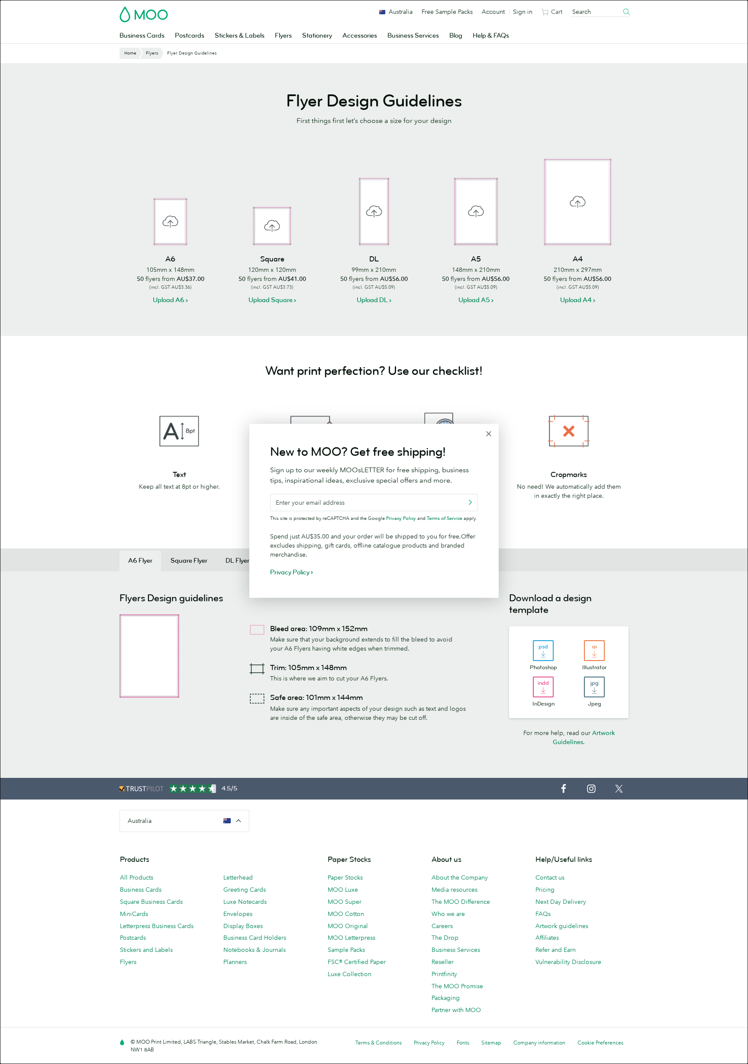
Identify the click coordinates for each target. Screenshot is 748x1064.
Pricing (545, 889)
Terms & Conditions (378, 1042)
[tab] (140, 561)
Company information (539, 1042)
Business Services (413, 36)
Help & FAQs (491, 36)
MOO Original (348, 926)
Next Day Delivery (560, 902)
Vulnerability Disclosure (568, 962)
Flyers (283, 36)
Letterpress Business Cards (156, 926)
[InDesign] (543, 687)
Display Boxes (243, 926)
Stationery (317, 36)
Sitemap (491, 1042)
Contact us (549, 877)
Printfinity (444, 974)
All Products (136, 877)
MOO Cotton (346, 914)
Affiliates (547, 937)
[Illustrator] (594, 650)
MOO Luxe (343, 889)
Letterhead (238, 877)
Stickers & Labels (239, 36)
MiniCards (134, 914)
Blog (455, 36)
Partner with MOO (456, 1010)
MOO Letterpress (351, 937)
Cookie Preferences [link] (600, 1042)
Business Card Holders (254, 937)
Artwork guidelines (561, 926)
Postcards (189, 36)
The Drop (445, 937)
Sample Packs (346, 950)
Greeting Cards (244, 889)
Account (493, 12)
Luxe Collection (349, 974)
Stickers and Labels (146, 950)
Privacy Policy (401, 518)
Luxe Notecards (245, 902)
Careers (442, 926)
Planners (235, 962)
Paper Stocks (345, 877)
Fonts (463, 1042)
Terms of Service (444, 518)
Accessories (359, 36)
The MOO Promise (457, 986)
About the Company (460, 877)
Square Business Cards (151, 902)
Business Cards (141, 36)
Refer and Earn (555, 950)
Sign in (522, 12)
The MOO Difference (461, 902)
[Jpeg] (594, 687)
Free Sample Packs (447, 12)
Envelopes (237, 914)
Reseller (443, 962)
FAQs (543, 914)
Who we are (448, 914)
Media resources (454, 889)
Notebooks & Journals (254, 950)
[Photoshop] (543, 650)
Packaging (446, 998)
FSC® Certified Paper (357, 962)
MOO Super (344, 902)
